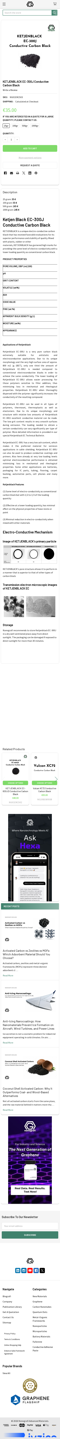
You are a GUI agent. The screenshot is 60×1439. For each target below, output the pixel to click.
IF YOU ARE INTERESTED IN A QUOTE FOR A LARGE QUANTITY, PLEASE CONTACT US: (28, 118)
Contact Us (8, 1317)
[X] (23, 173)
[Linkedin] (29, 173)
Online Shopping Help (12, 1345)
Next (56, 779)
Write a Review (10, 90)
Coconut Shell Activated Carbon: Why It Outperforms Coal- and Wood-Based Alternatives (27, 1092)
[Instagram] (24, 1270)
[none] (30, 49)
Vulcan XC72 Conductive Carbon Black (44, 790)
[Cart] (55, 4)
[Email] (11, 173)
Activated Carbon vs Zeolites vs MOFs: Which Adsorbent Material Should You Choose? (26, 954)
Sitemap (7, 1322)
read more (8, 975)
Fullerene (37, 1341)
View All (6, 1373)
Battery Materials (41, 1336)
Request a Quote (30, 165)
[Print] (17, 173)
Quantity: (8, 133)
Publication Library (12, 1306)
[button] (30, 1385)
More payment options (30, 157)
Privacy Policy (9, 1333)
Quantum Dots (40, 1312)
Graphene (37, 1301)
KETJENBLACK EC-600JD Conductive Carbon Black (15, 791)
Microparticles (40, 1331)
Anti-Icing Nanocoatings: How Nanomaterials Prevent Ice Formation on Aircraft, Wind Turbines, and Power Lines (28, 1024)
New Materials (40, 1296)
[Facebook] (5, 173)
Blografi (7, 1296)
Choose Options (15, 783)
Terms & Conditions (12, 1339)
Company (7, 1301)
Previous (4, 779)
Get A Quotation (11, 1312)
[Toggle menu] (4, 4)
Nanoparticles (40, 1326)
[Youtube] (30, 1270)
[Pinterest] (36, 173)
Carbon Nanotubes (42, 1306)
